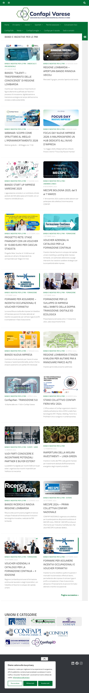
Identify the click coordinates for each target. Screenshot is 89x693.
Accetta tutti (45, 683)
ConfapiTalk (9, 30)
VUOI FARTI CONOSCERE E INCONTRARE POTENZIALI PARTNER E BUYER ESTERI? (20, 457)
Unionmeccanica (49, 184)
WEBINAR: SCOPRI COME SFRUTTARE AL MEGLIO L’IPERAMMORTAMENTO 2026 (21, 136)
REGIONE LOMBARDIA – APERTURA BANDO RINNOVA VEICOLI (59, 71)
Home (7, 25)
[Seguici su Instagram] (81, 663)
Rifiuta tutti (30, 683)
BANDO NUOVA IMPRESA (18, 354)
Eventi (29, 447)
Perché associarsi (52, 25)
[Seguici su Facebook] (77, 663)
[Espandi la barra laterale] (85, 36)
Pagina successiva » (70, 595)
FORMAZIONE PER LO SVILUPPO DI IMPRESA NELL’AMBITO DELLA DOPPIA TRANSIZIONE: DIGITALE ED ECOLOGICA (59, 307)
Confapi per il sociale (52, 30)
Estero (69, 498)
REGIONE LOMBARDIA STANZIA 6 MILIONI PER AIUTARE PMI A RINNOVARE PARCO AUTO (60, 358)
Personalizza (15, 683)
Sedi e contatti (68, 30)
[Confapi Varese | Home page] (29, 14)
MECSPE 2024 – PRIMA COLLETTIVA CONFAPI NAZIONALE (56, 508)
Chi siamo (16, 25)
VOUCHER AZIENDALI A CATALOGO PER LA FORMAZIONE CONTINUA (57, 244)
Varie (36, 447)
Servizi (27, 25)
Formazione (71, 234)
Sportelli (38, 25)
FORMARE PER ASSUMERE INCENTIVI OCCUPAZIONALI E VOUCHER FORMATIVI (59, 564)
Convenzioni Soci (70, 25)
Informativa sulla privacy (21, 678)
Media (19, 30)
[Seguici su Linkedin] (73, 663)
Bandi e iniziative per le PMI (15, 64)
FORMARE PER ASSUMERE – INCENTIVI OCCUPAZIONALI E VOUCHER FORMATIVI (20, 303)
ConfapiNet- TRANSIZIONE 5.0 (21, 400)
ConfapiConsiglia (32, 30)
